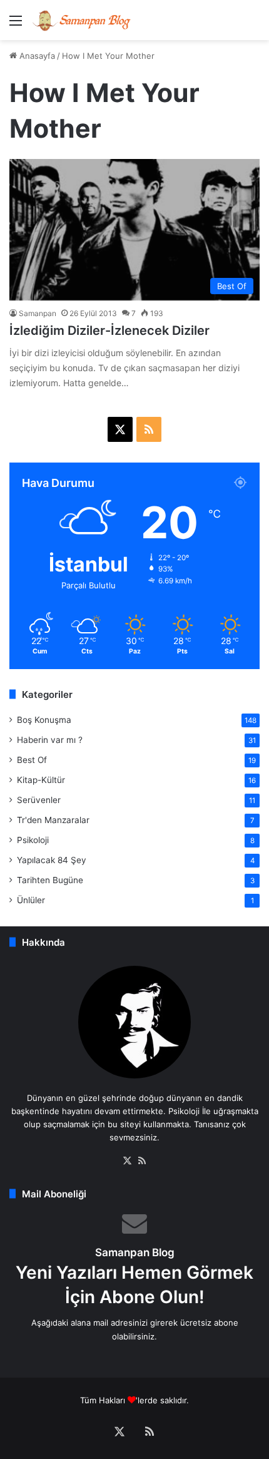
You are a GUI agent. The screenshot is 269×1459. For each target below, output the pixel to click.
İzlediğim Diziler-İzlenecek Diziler (109, 330)
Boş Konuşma (44, 720)
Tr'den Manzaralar (53, 820)
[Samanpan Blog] (81, 20)
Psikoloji (33, 840)
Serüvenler (39, 800)
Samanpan (37, 313)
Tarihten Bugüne (50, 880)
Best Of (32, 760)
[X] (126, 1161)
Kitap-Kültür (41, 780)
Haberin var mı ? (50, 740)
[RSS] (142, 1161)
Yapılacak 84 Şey (51, 860)
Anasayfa (36, 56)
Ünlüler (31, 900)
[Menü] (15, 25)
